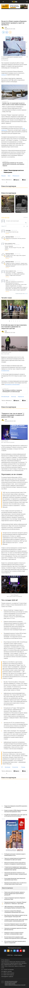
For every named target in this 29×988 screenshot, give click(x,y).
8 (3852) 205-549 (6, 974)
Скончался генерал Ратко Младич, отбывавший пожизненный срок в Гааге (14, 911)
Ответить (7, 233)
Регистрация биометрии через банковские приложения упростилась (14, 879)
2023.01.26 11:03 (16, 244)
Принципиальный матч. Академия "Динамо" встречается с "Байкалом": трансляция (15, 903)
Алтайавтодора (5, 370)
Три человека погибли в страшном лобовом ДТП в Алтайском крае (12, 390)
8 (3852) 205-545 (6, 973)
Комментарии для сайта (21, 293)
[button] (12, 38)
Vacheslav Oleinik (9, 244)
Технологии (7, 421)
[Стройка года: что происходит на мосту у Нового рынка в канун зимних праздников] (14, 92)
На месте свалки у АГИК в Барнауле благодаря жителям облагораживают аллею (13, 313)
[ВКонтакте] (7, 32)
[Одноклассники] (10, 32)
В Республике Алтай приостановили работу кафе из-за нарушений (15, 942)
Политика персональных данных (11, 981)
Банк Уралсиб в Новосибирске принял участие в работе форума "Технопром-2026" (15, 916)
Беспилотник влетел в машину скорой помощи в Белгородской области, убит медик (15, 937)
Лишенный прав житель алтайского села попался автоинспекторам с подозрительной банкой (15, 874)
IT (2, 767)
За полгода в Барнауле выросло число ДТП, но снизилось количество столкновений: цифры (15, 924)
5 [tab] (17, 321)
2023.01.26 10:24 (17, 261)
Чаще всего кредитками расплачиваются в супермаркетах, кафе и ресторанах (15, 859)
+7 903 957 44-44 (6, 969)
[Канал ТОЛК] (24, 180)
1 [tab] (9, 321)
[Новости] (16, 180)
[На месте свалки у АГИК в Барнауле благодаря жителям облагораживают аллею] (14, 309)
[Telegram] (3, 32)
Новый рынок (16, 175)
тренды (23, 767)
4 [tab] (15, 321)
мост (9, 175)
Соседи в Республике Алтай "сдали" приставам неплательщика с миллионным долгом (16, 920)
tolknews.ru (7, 960)
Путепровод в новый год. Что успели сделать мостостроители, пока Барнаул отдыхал (13, 164)
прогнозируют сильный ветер (12, 384)
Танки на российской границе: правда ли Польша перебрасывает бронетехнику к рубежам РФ (14, 893)
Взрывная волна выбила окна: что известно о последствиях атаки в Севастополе (15, 883)
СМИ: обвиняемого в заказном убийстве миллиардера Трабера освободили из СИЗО (14, 907)
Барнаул (3, 175)
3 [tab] (13, 321)
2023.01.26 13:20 (14, 230)
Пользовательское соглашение (11, 982)
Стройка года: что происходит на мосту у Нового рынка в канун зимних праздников (14, 103)
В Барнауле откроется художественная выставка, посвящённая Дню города (13, 933)
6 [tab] (19, 321)
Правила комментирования (10, 983)
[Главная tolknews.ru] (14, 2)
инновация (7, 767)
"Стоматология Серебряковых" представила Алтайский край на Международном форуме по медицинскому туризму (16, 868)
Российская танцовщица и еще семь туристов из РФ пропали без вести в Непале (15, 815)
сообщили (3, 74)
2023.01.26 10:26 (17, 236)
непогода (13, 396)
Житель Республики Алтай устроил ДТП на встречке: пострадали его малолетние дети (15, 863)
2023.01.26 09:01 (20, 270)
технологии (15, 767)
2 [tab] (11, 321)
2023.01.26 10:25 (17, 253)
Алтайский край (5, 396)
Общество (7, 28)
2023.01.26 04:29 (12, 280)
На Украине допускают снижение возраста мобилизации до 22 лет (14, 854)
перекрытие (21, 396)
